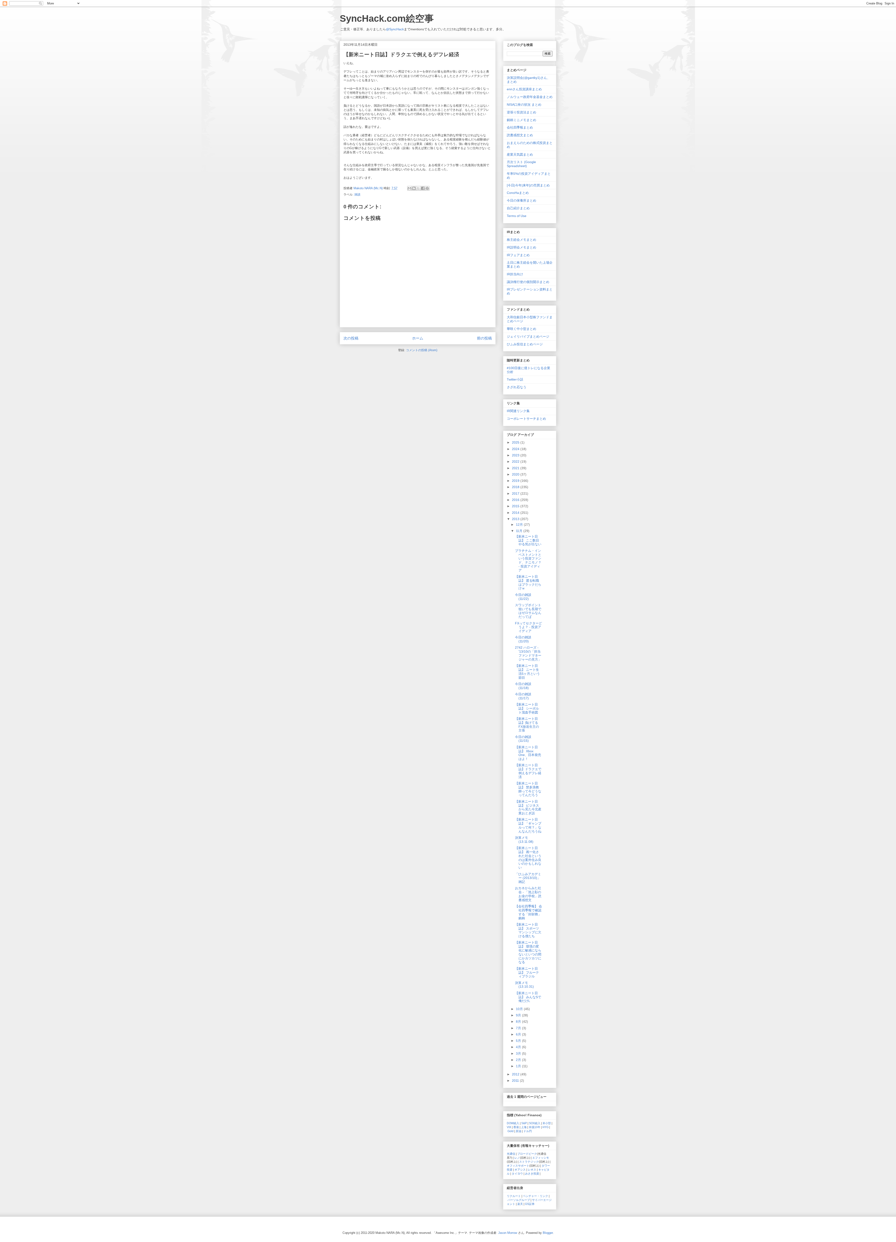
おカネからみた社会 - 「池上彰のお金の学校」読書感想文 (528, 894)
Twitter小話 (515, 379)
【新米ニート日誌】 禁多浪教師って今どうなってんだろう (528, 789)
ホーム (417, 338)
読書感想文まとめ (520, 135)
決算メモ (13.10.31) (524, 985)
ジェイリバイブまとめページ (528, 336)
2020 (516, 474)
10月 (520, 1009)
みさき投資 (532, 1173)
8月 (519, 1021)
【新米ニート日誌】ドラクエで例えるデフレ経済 (528, 771)
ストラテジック (529, 1161)
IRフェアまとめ (518, 255)
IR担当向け (515, 274)
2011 (516, 1080)
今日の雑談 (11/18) (523, 686)
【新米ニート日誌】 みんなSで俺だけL (528, 997)
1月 (519, 1066)
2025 (516, 442)
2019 (516, 481)
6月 (519, 1034)
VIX (509, 1127)
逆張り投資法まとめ (521, 112)
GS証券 (530, 1203)
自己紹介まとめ (518, 208)
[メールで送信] (409, 188)
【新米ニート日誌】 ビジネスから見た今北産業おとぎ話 (528, 807)
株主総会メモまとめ (521, 239)
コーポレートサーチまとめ (526, 418)
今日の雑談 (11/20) (523, 639)
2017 (516, 493)
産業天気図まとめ (520, 154)
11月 (519, 531)
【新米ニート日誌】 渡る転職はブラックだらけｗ (528, 582)
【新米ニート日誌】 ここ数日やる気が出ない (528, 540)
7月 (519, 1028)
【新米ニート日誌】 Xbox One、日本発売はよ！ (528, 753)
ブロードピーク (527, 1153)
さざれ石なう (516, 387)
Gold (511, 1131)
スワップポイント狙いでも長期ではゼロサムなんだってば (528, 611)
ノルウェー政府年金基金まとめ (530, 97)
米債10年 (534, 1127)
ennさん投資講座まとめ (524, 89)
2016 (516, 500)
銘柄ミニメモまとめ (521, 120)
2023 (516, 455)
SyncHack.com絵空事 (387, 18)
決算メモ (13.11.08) (524, 839)
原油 (518, 1131)
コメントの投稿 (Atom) (421, 350)
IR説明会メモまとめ (521, 247)
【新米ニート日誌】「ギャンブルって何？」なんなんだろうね (528, 825)
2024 (516, 449)
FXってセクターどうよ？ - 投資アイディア (528, 627)
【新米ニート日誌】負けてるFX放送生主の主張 (527, 724)
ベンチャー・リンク (535, 1195)
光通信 (511, 1153)
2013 (516, 519)
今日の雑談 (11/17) (523, 696)
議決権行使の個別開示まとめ (528, 282)
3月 (519, 1053)
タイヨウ (517, 1173)
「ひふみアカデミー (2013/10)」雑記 (528, 878)
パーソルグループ (519, 1199)
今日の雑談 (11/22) (523, 597)
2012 (516, 1074)
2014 (516, 512)
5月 (519, 1041)
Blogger (548, 1233)
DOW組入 (513, 1123)
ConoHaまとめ (518, 193)
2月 (519, 1060)
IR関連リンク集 (518, 411)
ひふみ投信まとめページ (525, 344)
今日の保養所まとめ (521, 200)
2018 (516, 487)
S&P (524, 1123)
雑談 (357, 194)
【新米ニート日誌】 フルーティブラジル (527, 972)
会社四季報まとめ (520, 127)
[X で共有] (418, 188)
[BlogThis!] (414, 188)
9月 (519, 1015)
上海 (524, 1127)
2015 (516, 506)
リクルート (514, 1195)
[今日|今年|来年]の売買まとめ (528, 185)
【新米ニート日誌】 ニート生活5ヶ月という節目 (527, 671)
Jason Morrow (507, 1233)
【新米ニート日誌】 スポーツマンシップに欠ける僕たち (528, 930)
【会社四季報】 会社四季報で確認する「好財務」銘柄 (528, 912)
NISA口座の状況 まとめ (524, 104)
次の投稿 (350, 338)
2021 (516, 468)
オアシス (520, 1169)
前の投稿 (484, 338)
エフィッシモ (540, 1157)
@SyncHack (395, 29)
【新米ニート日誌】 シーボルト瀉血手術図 (527, 708)
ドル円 (527, 1131)
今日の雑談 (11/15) (523, 739)
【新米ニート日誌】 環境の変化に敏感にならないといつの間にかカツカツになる (528, 952)
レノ (517, 1157)
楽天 (520, 1203)
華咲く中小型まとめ (521, 329)
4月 (519, 1047)
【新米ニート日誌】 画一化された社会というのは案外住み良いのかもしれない (528, 857)
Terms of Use (516, 216)
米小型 (546, 1123)
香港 (516, 1127)
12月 (520, 524)
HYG (545, 1127)
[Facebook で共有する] (422, 188)
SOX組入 (534, 1123)
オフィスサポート (518, 1165)
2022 (516, 461)
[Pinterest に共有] (427, 188)
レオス (532, 1169)
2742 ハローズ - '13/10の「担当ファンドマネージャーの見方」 (528, 653)
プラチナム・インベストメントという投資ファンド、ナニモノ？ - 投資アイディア (528, 560)
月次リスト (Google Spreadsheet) (521, 164)
